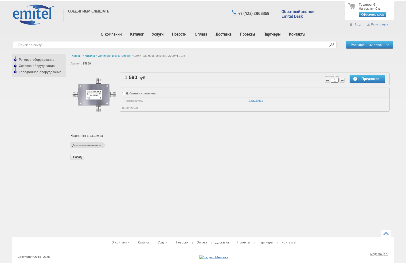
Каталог (137, 34)
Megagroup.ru (379, 254)
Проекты (247, 34)
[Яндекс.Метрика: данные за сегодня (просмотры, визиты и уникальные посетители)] (213, 257)
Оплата (201, 34)
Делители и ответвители (86, 145)
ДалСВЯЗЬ (256, 100)
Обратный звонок (297, 11)
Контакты (297, 34)
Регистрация (379, 24)
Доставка (223, 34)
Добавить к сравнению (140, 93)
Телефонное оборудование (40, 72)
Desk (298, 16)
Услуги (158, 34)
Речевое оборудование (37, 59)
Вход (358, 24)
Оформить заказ (372, 14)
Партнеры (272, 34)
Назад (77, 157)
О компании (111, 34)
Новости (179, 34)
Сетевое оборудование (37, 66)
